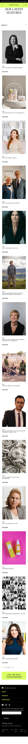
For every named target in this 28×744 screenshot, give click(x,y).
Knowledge (6, 699)
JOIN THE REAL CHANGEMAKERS (14, 676)
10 (8, 667)
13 (12, 667)
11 (9, 667)
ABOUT (4, 691)
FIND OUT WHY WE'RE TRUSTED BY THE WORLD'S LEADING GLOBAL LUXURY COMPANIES (14, 1)
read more (5, 71)
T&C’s (12, 729)
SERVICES (5, 695)
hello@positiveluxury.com (10, 688)
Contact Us (25, 5)
